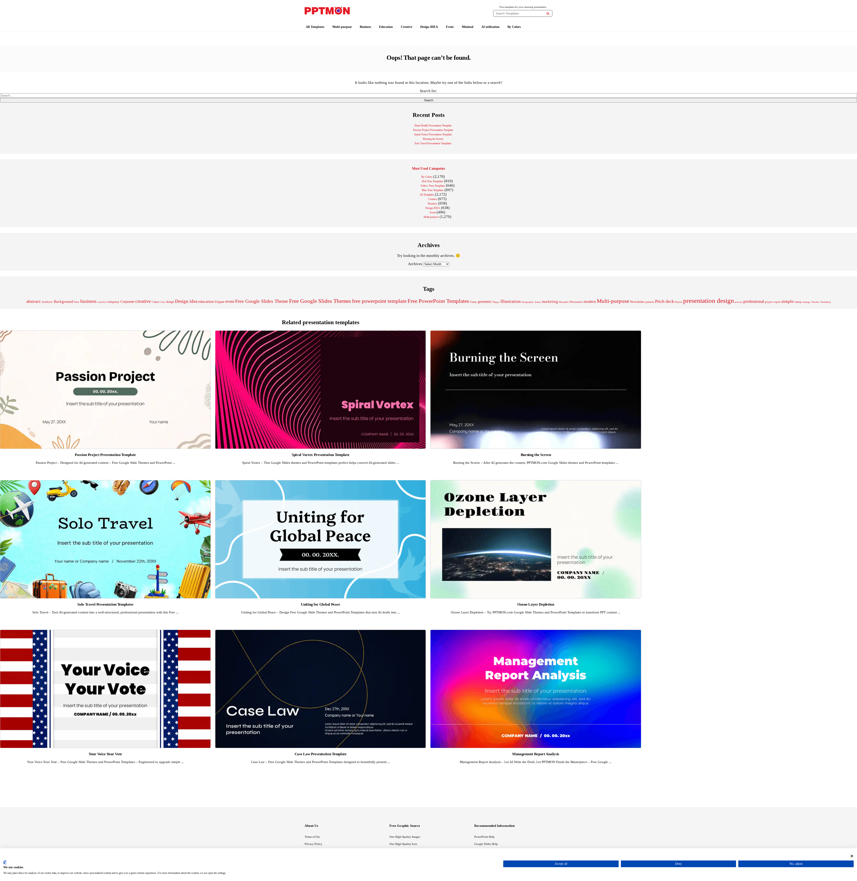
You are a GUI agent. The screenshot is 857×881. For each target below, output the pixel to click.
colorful (101, 302)
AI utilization (490, 27)
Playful (678, 302)
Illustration (510, 301)
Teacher (815, 302)
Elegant (219, 301)
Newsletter (637, 301)
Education (386, 27)
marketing (550, 301)
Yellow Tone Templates (432, 185)
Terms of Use (312, 836)
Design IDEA (432, 208)
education (206, 301)
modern (590, 301)
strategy (807, 302)
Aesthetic (47, 301)
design (170, 301)
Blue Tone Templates (433, 190)
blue (76, 301)
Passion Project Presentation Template (433, 130)
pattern (650, 301)
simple (787, 301)
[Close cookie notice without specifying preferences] (852, 855)
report (777, 301)
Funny (473, 301)
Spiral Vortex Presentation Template (433, 134)
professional (753, 301)
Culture (156, 301)
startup (798, 302)
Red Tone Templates (432, 181)
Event (450, 27)
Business (365, 27)
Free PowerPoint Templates (438, 301)
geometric (485, 301)
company (112, 301)
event (229, 301)
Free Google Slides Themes (320, 301)
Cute (162, 302)
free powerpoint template (379, 301)
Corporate (127, 301)
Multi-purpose (342, 27)
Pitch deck (664, 301)
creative (143, 301)
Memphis (563, 302)
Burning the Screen (433, 138)
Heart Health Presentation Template (432, 125)
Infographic (528, 302)
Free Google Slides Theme (261, 301)
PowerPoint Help (484, 836)
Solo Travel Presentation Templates (432, 143)
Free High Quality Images (404, 836)
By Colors (514, 27)
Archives (415, 264)
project (769, 301)
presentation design (708, 300)
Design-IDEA (429, 27)
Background (63, 301)
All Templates (315, 27)
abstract (33, 301)
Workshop (825, 302)
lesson (538, 302)
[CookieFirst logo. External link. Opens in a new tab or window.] (5, 862)
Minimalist (576, 301)
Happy (496, 302)
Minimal (467, 27)
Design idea (186, 301)
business (88, 301)
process (739, 302)
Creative (406, 27)
